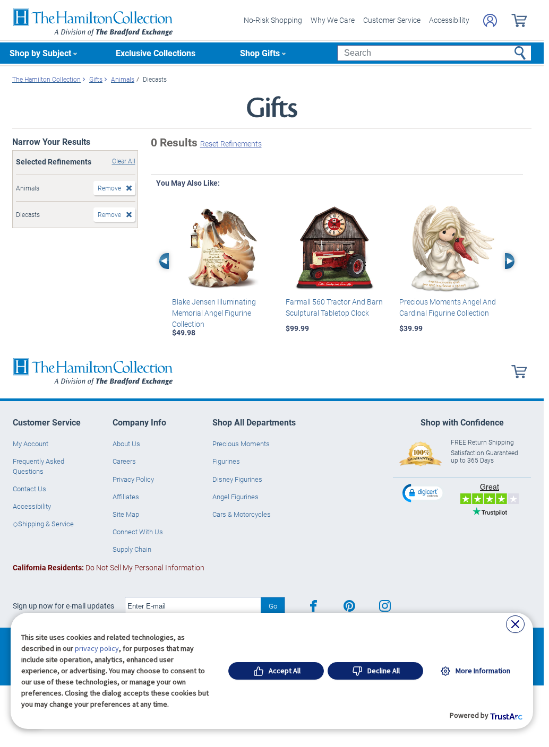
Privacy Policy (133, 479)
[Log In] (490, 20)
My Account (30, 443)
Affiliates (126, 496)
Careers (124, 461)
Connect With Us (138, 531)
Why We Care (333, 20)
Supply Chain (132, 549)
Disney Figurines (237, 479)
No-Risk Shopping (273, 20)
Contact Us (29, 488)
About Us (126, 443)
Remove (109, 188)
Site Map (126, 514)
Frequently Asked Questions (38, 465)
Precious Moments (241, 443)
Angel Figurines (235, 496)
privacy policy (97, 648)
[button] (423, 492)
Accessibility (449, 20)
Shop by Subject (40, 52)
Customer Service (392, 20)
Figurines (226, 461)
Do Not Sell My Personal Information (108, 567)
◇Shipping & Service (43, 523)
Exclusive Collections (155, 52)
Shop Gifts (260, 52)
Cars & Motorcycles (241, 514)
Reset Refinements (231, 143)
